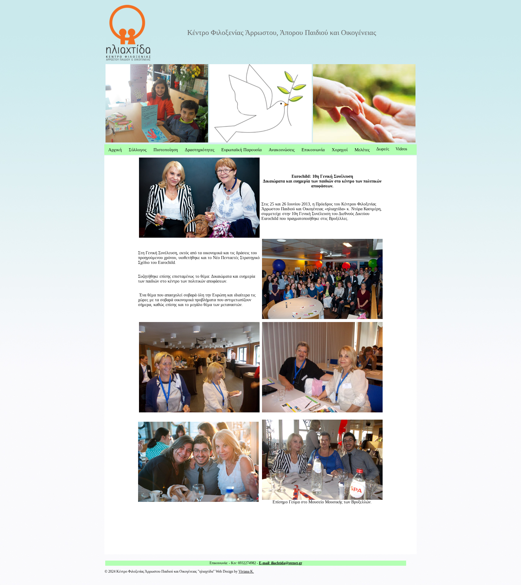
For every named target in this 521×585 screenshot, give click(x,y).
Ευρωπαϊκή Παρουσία (241, 149)
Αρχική (115, 149)
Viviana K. (246, 572)
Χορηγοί (340, 149)
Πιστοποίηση (165, 149)
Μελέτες (362, 149)
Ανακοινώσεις (282, 149)
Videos (401, 149)
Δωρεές (382, 149)
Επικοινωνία (313, 149)
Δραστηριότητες (199, 149)
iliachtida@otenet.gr (286, 563)
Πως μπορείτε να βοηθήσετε (233, 66)
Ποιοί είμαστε (118, 66)
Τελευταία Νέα (326, 66)
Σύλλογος (138, 149)
